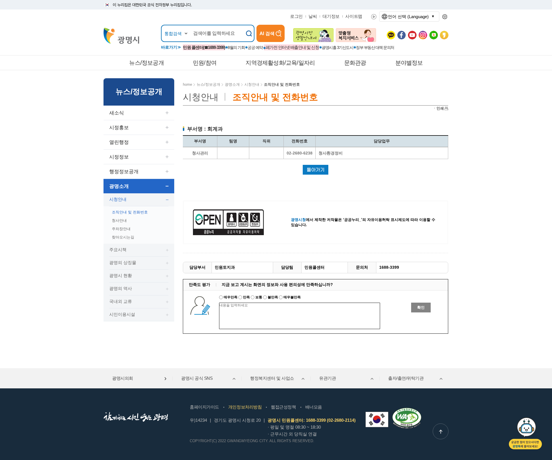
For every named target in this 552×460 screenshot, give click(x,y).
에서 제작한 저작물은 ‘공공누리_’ (326, 219)
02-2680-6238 (300, 153)
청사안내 (119, 220)
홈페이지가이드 (204, 406)
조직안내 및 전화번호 (130, 212)
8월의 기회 (236, 47)
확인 (421, 307)
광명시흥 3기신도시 (337, 47)
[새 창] (313, 35)
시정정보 (119, 157)
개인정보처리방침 (245, 406)
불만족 (273, 297)
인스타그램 (423, 35)
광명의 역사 (120, 288)
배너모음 (313, 406)
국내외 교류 (120, 301)
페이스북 (401, 35)
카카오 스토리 (444, 35)
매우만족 (230, 297)
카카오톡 (391, 35)
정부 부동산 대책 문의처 (375, 47)
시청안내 (117, 199)
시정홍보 (119, 127)
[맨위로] (440, 431)
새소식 (116, 113)
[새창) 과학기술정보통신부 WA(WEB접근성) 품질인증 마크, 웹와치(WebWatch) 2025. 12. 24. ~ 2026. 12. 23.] (406, 410)
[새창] (376, 419)
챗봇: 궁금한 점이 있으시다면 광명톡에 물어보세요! (525, 433)
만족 (246, 297)
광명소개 (119, 186)
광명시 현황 (120, 275)
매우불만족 (292, 297)
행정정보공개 (124, 171)
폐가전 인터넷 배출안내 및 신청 (292, 47)
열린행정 (119, 142)
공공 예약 (255, 47)
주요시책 (117, 249)
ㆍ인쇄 (438, 108)
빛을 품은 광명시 (121, 36)
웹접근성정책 (283, 406)
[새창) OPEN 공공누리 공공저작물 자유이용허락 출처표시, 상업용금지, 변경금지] (232, 222)
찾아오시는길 (123, 237)
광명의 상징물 (122, 262)
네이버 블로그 (433, 35)
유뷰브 (412, 35)
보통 (258, 297)
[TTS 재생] (374, 17)
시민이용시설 (122, 314)
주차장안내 (121, 229)
